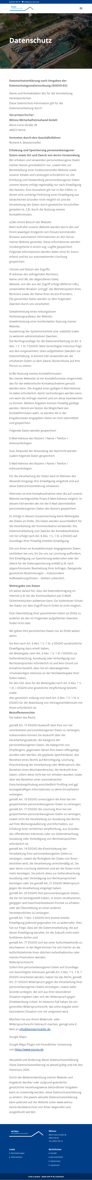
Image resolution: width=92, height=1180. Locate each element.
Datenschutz (55, 1161)
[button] (81, 8)
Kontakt (53, 1153)
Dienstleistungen (18, 1153)
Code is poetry (34, 1176)
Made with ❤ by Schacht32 (53, 1176)
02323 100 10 (15, 2)
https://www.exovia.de (29, 1049)
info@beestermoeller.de (34, 1029)
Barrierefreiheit (56, 1157)
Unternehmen (16, 1157)
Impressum (55, 1165)
